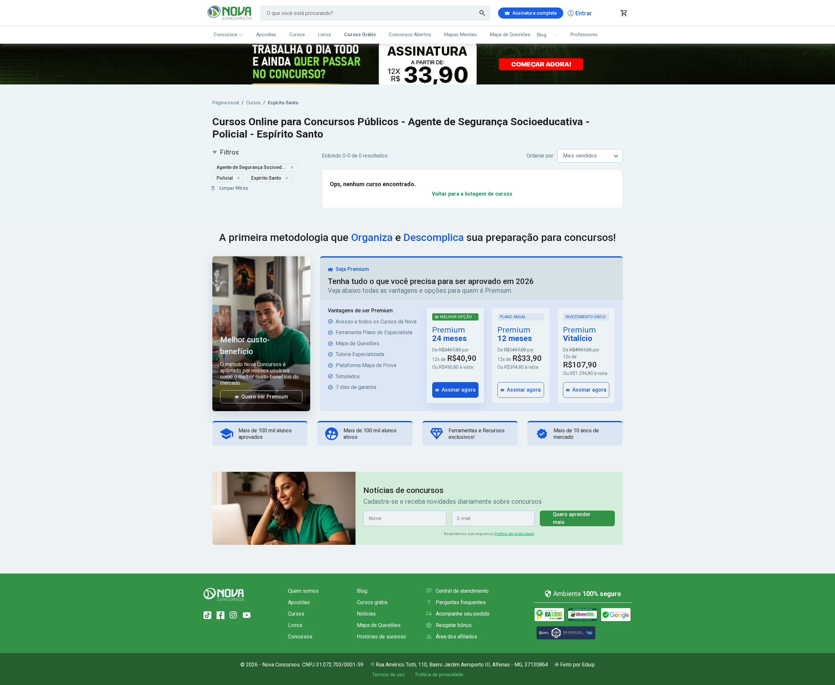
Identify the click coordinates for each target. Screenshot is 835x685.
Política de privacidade (514, 534)
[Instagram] (233, 615)
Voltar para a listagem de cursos (472, 194)
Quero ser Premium (264, 397)
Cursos (297, 34)
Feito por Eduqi (577, 665)
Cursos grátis (372, 602)
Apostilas (266, 34)
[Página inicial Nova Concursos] (224, 594)
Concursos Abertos (410, 34)
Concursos (225, 34)
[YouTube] (246, 615)
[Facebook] (220, 615)
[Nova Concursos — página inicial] (229, 13)
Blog (362, 591)
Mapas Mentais (460, 34)
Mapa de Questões (510, 34)
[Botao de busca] (482, 13)
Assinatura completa (534, 13)
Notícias (366, 614)
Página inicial (225, 102)
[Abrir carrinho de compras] (623, 13)
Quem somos (303, 591)
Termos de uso (388, 675)
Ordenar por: (540, 156)
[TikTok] (207, 615)
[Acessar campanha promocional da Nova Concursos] (417, 64)
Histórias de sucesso (381, 636)
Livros (324, 34)
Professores (584, 34)
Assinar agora (459, 390)
